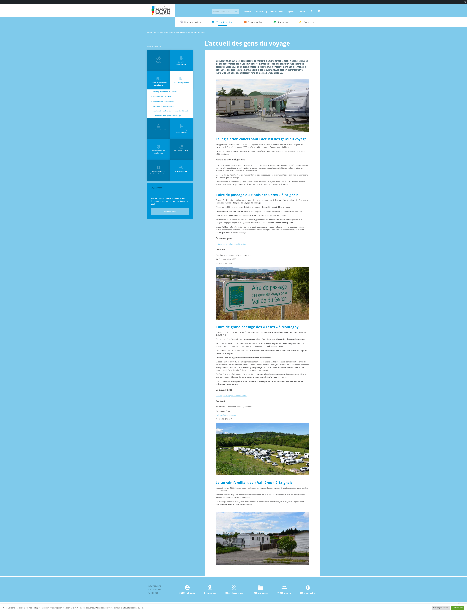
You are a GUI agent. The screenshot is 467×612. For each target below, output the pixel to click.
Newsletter (260, 12)
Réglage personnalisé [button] (441, 608)
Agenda (291, 12)
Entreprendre (255, 22)
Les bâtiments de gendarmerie (158, 152)
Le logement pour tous (174, 32)
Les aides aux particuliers (162, 96)
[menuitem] (465, 2)
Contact (302, 12)
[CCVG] (161, 10)
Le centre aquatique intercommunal (181, 131)
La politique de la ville (158, 130)
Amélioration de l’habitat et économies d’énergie (171, 111)
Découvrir (308, 22)
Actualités (247, 12)
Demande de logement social (163, 106)
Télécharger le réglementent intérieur (231, 244)
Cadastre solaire (181, 171)
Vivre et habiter (159, 32)
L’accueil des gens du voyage (167, 116)
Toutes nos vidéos (276, 12)
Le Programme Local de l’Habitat (165, 92)
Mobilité (158, 62)
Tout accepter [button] (458, 608)
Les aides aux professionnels (163, 101)
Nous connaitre (192, 22)
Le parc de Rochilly (181, 151)
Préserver (282, 22)
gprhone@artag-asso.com (226, 415)
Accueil (149, 32)
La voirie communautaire (181, 63)
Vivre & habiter (224, 22)
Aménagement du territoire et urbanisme (158, 173)
